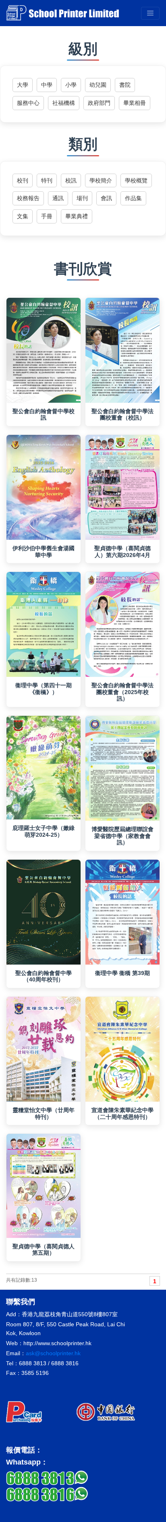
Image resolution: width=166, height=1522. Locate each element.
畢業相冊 (134, 103)
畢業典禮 (76, 216)
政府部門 (99, 103)
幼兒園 (97, 85)
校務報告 (28, 198)
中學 (46, 85)
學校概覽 (136, 180)
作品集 (133, 198)
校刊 (22, 180)
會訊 (106, 198)
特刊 (46, 180)
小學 (71, 85)
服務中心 (28, 103)
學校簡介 (100, 180)
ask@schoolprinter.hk (53, 1353)
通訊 (58, 198)
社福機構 (63, 103)
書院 (125, 85)
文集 (22, 216)
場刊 (82, 198)
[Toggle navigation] (150, 13)
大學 (22, 85)
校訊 (71, 180)
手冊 (46, 216)
